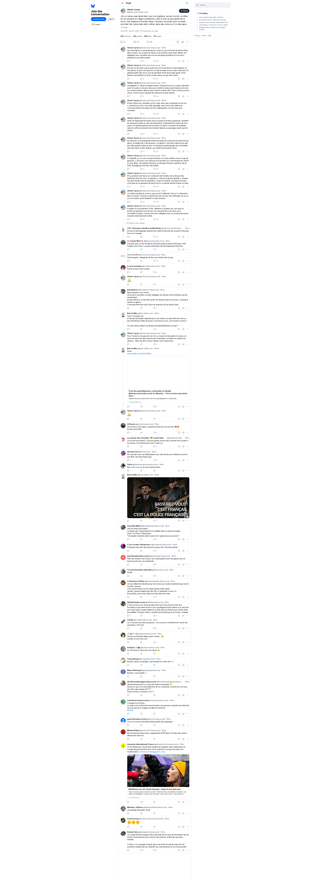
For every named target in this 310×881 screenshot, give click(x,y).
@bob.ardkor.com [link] (145, 313)
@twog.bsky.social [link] (147, 659)
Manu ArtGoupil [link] (134, 670)
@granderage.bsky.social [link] (159, 556)
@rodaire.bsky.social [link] (151, 266)
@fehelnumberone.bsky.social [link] (145, 464)
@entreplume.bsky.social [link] (148, 290)
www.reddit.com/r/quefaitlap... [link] (139, 353)
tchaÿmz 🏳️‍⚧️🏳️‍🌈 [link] (133, 647)
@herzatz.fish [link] (144, 452)
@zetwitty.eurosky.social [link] (175, 438)
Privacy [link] (197, 35)
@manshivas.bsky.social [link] (158, 700)
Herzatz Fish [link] (133, 452)
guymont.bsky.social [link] (136, 719)
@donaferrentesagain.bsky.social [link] (170, 682)
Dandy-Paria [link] (132, 832)
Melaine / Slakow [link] (135, 807)
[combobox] (97, 24)
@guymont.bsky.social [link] (155, 719)
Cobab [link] (130, 620)
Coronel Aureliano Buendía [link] (139, 570)
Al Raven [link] (131, 424)
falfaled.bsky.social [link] (136, 602)
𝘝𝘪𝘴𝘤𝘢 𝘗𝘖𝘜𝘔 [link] (132, 255)
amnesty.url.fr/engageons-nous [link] (152, 752)
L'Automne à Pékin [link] (135, 581)
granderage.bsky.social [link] (138, 556)
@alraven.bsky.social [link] (144, 424)
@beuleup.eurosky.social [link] (145, 634)
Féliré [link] (129, 464)
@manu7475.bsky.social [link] (150, 730)
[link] (123, 10)
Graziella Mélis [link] (134, 526)
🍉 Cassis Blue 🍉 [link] (135, 241)
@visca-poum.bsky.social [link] (149, 255)
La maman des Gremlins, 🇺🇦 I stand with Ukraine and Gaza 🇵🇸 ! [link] (147, 438)
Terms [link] (204, 35)
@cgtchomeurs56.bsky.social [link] (172, 228)
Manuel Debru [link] (133, 730)
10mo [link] (163, 48)
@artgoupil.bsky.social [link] (150, 670)
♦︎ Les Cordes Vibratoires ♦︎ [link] (139, 545)
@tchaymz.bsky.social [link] (149, 647)
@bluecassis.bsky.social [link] (153, 241)
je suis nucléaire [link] (134, 266)
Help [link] (209, 35)
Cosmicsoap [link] (133, 819)
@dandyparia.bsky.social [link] (148, 832)
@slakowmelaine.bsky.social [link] (155, 807)
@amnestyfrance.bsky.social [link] (166, 744)
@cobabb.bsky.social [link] (142, 620)
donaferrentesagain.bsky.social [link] (141, 682)
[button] (123, 3)
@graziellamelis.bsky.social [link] (152, 526)
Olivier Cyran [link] (133, 48)
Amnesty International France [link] (140, 744)
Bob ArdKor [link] (132, 313)
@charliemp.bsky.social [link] (161, 545)
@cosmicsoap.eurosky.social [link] (151, 819)
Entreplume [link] (132, 290)
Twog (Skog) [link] (133, 659)
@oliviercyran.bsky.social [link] (149, 48)
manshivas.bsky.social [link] (137, 700)
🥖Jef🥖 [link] (131, 634)
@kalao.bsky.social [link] (160, 570)
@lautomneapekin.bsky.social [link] (156, 581)
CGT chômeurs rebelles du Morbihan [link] (144, 228)
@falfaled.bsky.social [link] (154, 602)
